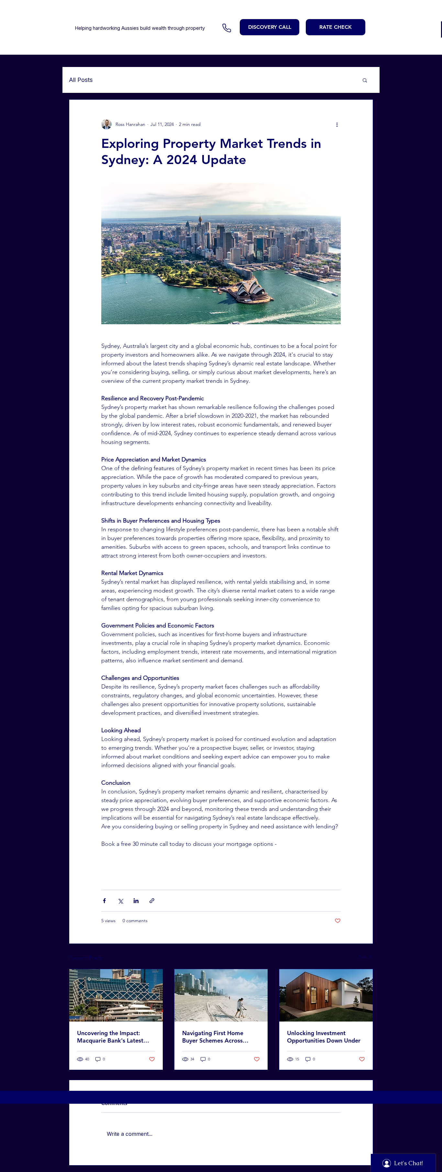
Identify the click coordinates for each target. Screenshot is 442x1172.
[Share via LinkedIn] (136, 901)
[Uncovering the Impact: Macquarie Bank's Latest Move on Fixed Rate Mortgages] (116, 995)
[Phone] (226, 27)
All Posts (81, 79)
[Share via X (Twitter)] (120, 901)
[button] (365, 80)
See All (366, 957)
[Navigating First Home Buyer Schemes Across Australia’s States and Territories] (221, 995)
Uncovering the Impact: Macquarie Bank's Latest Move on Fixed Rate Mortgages (110, 1036)
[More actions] (337, 124)
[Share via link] (152, 901)
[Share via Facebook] (104, 901)
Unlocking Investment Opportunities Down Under (323, 1036)
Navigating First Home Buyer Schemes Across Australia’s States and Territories (212, 1036)
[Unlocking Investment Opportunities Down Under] (326, 995)
